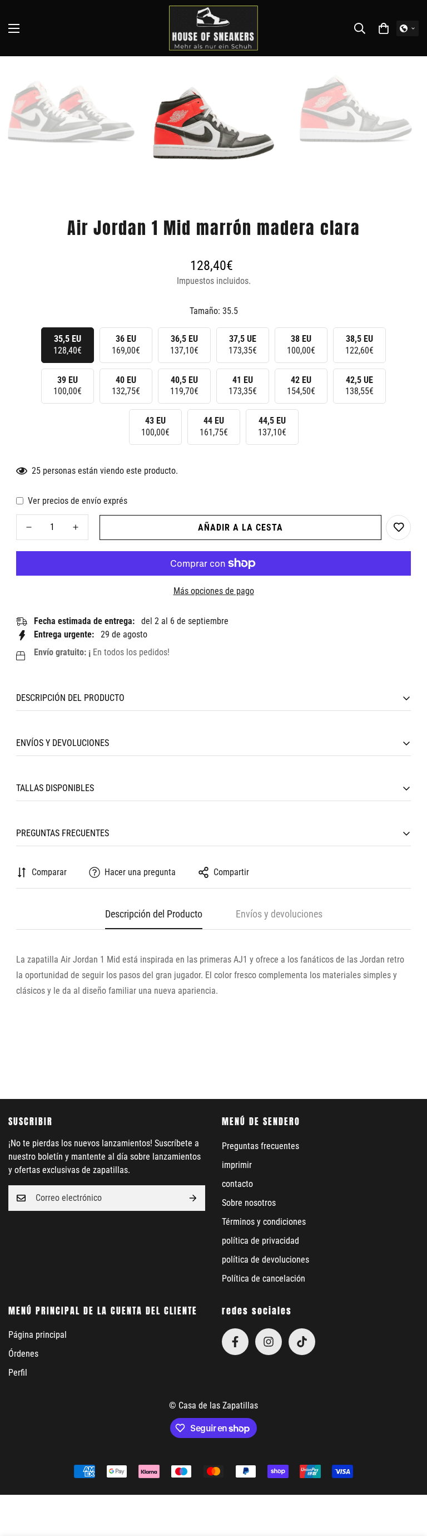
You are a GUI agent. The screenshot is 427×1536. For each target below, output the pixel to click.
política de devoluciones (265, 1259)
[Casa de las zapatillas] (213, 28)
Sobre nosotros (249, 1203)
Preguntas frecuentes (260, 1146)
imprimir (237, 1165)
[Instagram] (268, 1341)
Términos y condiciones (264, 1221)
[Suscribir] (193, 1198)
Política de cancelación (263, 1278)
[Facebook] (235, 1341)
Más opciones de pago (213, 591)
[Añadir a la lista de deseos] (398, 527)
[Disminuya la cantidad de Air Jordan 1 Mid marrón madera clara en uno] (29, 527)
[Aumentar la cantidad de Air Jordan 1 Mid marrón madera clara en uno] (75, 527)
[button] (383, 28)
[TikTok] (302, 1341)
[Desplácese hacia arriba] (405, 1475)
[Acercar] (118, 79)
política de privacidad (260, 1240)
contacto (237, 1184)
